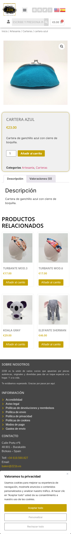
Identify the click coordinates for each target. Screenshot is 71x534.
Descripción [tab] (15, 178)
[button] (25, 10)
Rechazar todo (35, 526)
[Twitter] (44, 10)
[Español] (63, 9)
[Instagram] (50, 10)
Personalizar (36, 517)
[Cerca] (67, 474)
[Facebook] (39, 10)
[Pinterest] (34, 10)
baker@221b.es (11, 466)
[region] (35, 502)
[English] (57, 9)
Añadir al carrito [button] (15, 282)
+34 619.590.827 (17, 457)
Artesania (15, 31)
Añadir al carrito (31, 153)
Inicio (5, 31)
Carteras (27, 31)
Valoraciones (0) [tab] (40, 178)
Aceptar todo (35, 507)
